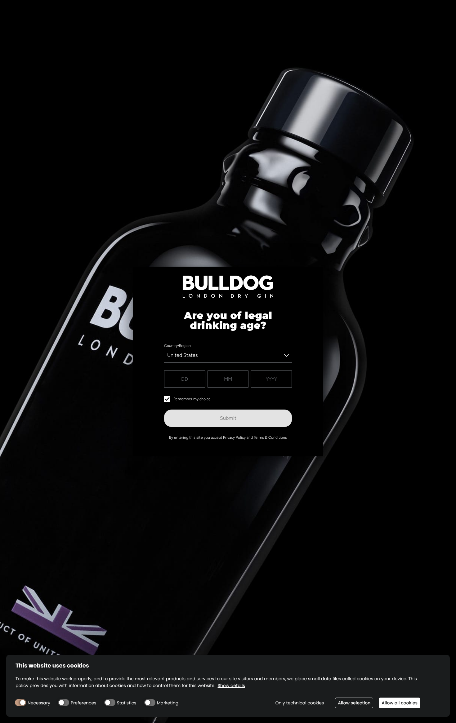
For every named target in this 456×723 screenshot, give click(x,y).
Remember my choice (192, 399)
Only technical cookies (299, 703)
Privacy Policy (234, 437)
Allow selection (354, 703)
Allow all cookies (400, 703)
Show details (231, 685)
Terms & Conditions (270, 437)
